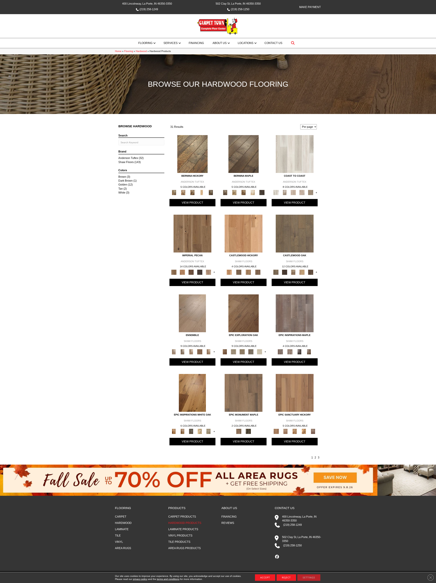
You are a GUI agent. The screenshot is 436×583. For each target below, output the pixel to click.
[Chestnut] (191, 272)
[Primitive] (182, 431)
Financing (196, 43)
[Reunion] (304, 431)
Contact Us (273, 43)
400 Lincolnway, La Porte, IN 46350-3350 (147, 3)
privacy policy (140, 579)
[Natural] (192, 393)
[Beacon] (295, 154)
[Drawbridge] (311, 272)
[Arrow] (285, 272)
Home (118, 51)
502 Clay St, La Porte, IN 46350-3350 (238, 3)
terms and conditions (168, 579)
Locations (245, 43)
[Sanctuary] (290, 351)
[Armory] (295, 233)
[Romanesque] (258, 272)
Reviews (227, 522)
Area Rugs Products (184, 548)
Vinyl (119, 541)
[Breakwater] (285, 192)
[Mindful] (295, 393)
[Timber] (200, 431)
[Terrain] (191, 431)
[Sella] (211, 192)
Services (171, 43)
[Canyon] (243, 313)
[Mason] (253, 192)
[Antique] (192, 233)
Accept (265, 577)
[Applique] (192, 313)
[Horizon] (242, 351)
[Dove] (200, 272)
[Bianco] (234, 192)
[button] (154, 43)
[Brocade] (208, 351)
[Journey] (251, 351)
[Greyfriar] (239, 272)
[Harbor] (233, 351)
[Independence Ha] (243, 393)
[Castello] (243, 192)
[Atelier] (182, 351)
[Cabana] (293, 192)
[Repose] (295, 431)
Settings (309, 577)
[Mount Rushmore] (248, 431)
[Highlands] (248, 272)
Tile (118, 535)
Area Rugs (123, 548)
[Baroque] (293, 272)
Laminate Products (183, 529)
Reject (286, 577)
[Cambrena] (192, 154)
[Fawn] (208, 272)
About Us (220, 43)
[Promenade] (311, 192)
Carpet (120, 516)
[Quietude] (285, 431)
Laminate (122, 529)
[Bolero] (191, 351)
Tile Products (179, 541)
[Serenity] (299, 351)
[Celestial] (295, 313)
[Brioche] (200, 351)
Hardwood (141, 51)
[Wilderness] (208, 431)
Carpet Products (182, 516)
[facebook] (277, 557)
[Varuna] (262, 192)
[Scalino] (202, 192)
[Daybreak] (302, 192)
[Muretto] (192, 192)
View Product (192, 202)
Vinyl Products (180, 535)
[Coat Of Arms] (243, 233)
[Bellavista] (243, 154)
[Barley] (182, 272)
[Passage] (259, 351)
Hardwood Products (184, 522)
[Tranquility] (313, 431)
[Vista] (309, 351)
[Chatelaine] (302, 272)
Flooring (145, 43)
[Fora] (183, 192)
